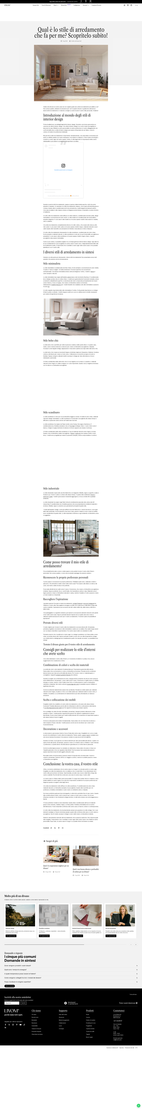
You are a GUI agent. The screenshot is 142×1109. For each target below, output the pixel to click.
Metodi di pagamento (64, 1020)
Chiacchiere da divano (37, 1034)
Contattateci (118, 1010)
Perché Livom (35, 1017)
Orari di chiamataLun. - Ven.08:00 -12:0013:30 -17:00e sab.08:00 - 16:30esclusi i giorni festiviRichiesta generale (118, 1031)
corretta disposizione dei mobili (53, 708)
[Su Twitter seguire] (9, 1025)
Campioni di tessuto (36, 1028)
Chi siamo (36, 1010)
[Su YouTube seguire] (21, 1025)
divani (92, 271)
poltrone (78, 433)
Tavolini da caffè (90, 1031)
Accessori (85, 5)
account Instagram (88, 603)
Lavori (60, 1025)
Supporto (63, 1010)
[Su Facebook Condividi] (51, 828)
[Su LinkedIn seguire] (5, 1028)
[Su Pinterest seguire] (17, 1025)
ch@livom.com (117, 1039)
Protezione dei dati (129, 1047)
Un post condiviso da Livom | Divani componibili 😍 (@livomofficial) (63, 195)
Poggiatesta (89, 1025)
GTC (136, 1047)
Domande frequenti (36, 1031)
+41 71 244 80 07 (117, 1021)
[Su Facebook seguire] (5, 1025)
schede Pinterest (77, 603)
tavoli (87, 735)
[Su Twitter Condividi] (54, 828)
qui (48, 286)
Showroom (61, 1017)
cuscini (84, 735)
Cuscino (88, 1017)
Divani (55, 5)
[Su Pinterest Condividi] (58, 828)
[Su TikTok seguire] (24, 1025)
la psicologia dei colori (73, 684)
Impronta (121, 1047)
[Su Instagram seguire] (13, 1025)
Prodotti (90, 1010)
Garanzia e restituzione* (112, 1047)
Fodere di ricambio (90, 1020)
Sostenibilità (34, 1025)
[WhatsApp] (138, 1105)
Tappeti (88, 1034)
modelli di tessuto (56, 284)
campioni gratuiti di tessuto (63, 675)
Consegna (61, 1028)
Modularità (34, 1020)
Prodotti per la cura (90, 1023)
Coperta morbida (90, 1028)
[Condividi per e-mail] (62, 828)
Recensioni (34, 1023)
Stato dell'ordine (63, 1014)
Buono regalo (89, 1037)
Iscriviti (23, 1003)
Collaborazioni (62, 1023)
